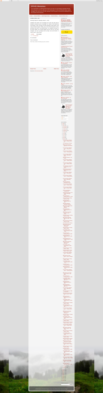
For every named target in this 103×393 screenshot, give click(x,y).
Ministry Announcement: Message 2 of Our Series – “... (67, 145)
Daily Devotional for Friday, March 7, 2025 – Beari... (67, 250)
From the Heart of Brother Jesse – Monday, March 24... (67, 163)
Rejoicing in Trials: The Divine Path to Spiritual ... (67, 341)
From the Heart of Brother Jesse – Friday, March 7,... (67, 253)
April (64, 137)
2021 (63, 373)
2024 (63, 369)
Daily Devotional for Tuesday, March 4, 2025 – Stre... (68, 305)
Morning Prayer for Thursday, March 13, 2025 (67, 201)
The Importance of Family (67, 143)
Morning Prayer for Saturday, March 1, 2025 (67, 364)
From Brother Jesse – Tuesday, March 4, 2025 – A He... (68, 300)
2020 (63, 374)
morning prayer (35, 35)
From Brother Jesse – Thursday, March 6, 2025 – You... (67, 262)
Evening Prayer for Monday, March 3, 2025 (67, 320)
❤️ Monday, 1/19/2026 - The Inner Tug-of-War (66, 98)
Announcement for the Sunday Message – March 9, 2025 (68, 239)
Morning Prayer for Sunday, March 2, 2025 (67, 346)
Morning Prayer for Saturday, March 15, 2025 (68, 196)
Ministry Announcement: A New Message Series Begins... (67, 170)
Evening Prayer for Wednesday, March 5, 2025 (67, 282)
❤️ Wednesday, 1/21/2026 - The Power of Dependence (66, 90)
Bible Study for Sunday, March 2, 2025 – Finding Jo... (67, 344)
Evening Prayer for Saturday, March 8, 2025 (67, 233)
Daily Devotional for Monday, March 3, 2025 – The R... (68, 322)
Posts (63, 117)
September (65, 130)
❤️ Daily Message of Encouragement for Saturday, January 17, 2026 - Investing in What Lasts (66, 38)
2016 (63, 380)
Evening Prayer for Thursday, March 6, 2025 (67, 264)
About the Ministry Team (63, 15)
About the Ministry (54, 15)
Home (31, 15)
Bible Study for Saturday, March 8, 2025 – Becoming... (67, 242)
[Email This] (36, 34)
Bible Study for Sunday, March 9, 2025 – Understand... (67, 225)
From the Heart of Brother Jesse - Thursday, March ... (67, 176)
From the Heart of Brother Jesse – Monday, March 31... (67, 141)
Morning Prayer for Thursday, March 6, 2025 (67, 276)
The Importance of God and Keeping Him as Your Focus (67, 167)
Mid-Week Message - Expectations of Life (66, 182)
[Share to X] (38, 34)
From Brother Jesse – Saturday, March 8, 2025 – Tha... (67, 230)
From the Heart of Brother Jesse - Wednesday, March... (67, 179)
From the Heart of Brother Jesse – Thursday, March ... (67, 152)
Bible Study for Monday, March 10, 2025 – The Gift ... (67, 218)
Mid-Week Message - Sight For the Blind (67, 291)
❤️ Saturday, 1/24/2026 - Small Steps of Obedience (66, 77)
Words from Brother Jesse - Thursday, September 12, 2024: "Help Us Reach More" (69, 106)
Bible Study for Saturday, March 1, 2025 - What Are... (67, 361)
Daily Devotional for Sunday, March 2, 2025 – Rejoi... (68, 339)
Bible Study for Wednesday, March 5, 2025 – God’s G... (67, 294)
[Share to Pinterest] (41, 34)
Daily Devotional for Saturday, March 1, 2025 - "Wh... (68, 354)
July (64, 133)
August (64, 131)
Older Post (56, 68)
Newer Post (33, 68)
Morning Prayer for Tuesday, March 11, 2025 (68, 215)
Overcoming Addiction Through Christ (66, 191)
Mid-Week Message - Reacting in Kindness (67, 204)
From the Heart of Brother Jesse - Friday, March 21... (67, 173)
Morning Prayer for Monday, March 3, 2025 (67, 331)
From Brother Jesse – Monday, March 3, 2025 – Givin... (67, 317)
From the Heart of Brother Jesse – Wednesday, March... (67, 155)
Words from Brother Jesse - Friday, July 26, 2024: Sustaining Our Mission (69, 55)
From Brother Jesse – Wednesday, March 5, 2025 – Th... (67, 279)
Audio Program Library (46, 15)
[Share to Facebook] (40, 34)
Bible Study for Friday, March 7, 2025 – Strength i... (67, 256)
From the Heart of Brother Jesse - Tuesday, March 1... (67, 185)
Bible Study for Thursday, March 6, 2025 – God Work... (67, 273)
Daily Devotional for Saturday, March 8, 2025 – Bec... (67, 236)
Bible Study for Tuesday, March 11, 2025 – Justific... (67, 213)
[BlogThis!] (37, 34)
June (64, 134)
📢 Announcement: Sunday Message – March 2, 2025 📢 (68, 358)
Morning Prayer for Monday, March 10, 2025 (67, 221)
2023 (63, 370)
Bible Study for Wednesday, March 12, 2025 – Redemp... (67, 206)
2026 (63, 123)
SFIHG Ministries (38, 6)
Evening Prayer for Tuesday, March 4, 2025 (68, 303)
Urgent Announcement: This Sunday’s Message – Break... (67, 193)
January (64, 367)
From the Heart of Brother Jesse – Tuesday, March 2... (67, 160)
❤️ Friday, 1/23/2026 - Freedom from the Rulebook (66, 63)
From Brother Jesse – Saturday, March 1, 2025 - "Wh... (68, 351)
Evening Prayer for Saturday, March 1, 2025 (67, 349)
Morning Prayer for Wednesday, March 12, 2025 (67, 210)
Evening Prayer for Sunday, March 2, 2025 (67, 336)
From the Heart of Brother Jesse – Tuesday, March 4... (67, 309)
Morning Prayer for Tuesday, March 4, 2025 (68, 315)
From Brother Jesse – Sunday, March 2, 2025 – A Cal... (67, 334)
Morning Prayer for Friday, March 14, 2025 (67, 198)
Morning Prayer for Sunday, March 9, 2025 (67, 228)
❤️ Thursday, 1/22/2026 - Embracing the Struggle (65, 70)
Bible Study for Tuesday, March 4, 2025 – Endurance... (67, 312)
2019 (63, 376)
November (65, 127)
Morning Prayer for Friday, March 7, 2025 (67, 259)
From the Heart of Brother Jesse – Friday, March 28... (67, 148)
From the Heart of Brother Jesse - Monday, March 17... (67, 188)
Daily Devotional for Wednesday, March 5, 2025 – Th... (67, 285)
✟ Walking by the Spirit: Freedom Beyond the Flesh (66, 47)
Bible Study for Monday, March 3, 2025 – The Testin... (67, 328)
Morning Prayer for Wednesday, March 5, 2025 (67, 297)
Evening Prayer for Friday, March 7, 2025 (67, 248)
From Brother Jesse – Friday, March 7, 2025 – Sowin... (67, 245)
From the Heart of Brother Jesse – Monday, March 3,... (67, 325)
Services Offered (37, 15)
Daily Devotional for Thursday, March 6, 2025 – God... (67, 267)
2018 (63, 377)
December (65, 126)
